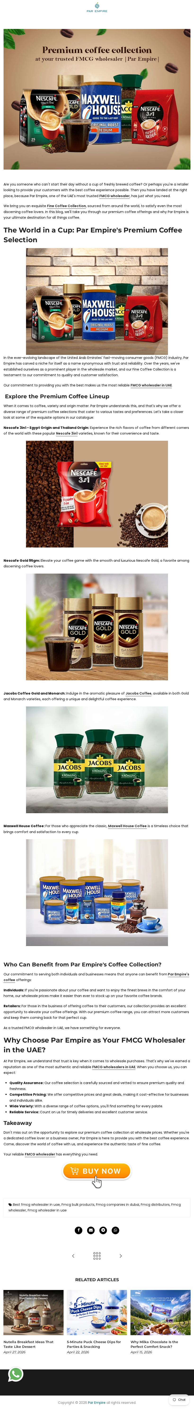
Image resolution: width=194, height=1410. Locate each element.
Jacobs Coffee (138, 693)
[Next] (184, 1322)
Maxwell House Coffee (127, 826)
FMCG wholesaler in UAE (151, 385)
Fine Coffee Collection (66, 206)
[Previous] (10, 1322)
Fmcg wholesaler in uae (47, 1210)
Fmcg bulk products (78, 1204)
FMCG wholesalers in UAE (113, 1067)
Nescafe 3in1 (67, 433)
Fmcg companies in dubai (117, 1204)
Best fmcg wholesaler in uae (36, 1204)
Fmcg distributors (155, 1204)
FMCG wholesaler (40, 1154)
